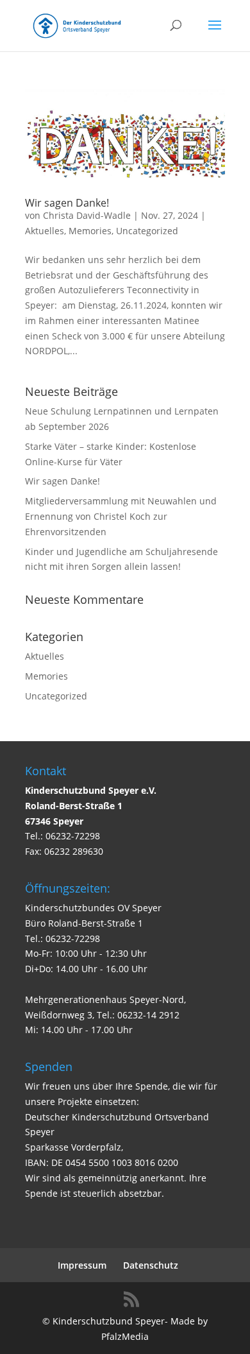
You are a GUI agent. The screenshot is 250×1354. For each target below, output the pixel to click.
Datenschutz (150, 1265)
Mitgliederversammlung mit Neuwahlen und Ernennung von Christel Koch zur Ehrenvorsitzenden (121, 516)
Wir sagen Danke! (67, 203)
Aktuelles (44, 231)
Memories (90, 231)
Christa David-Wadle (87, 215)
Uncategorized (147, 231)
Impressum (82, 1265)
